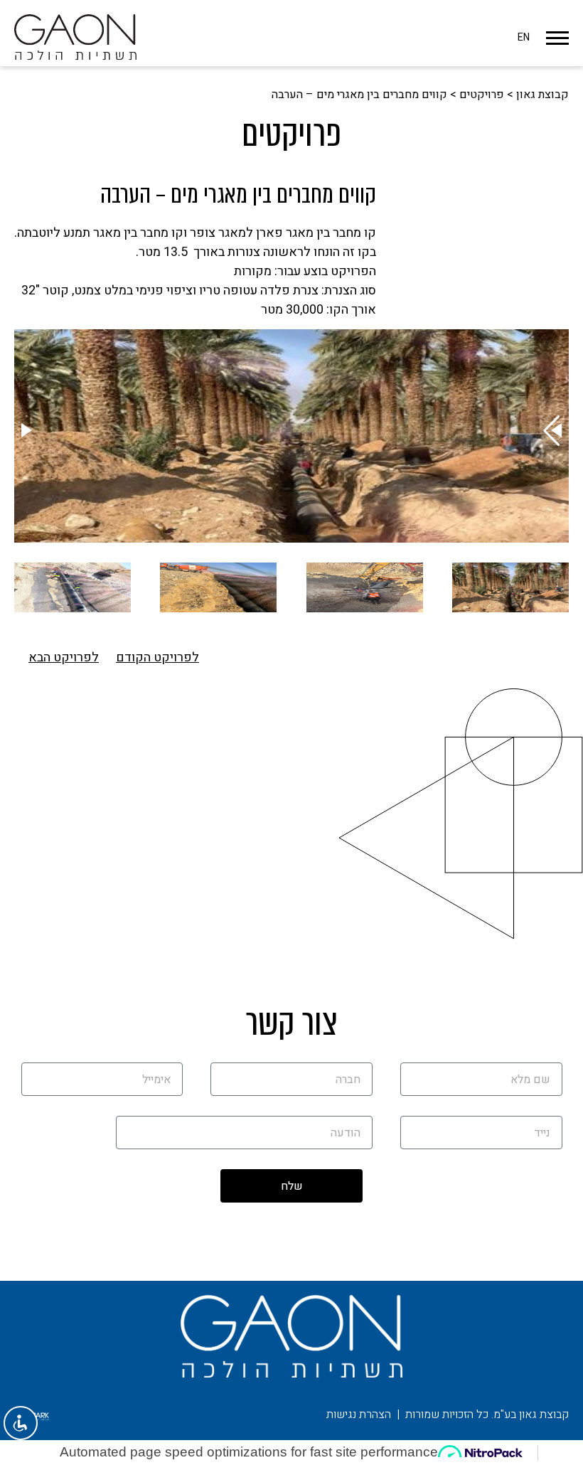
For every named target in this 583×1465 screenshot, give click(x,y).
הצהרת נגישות (358, 1414)
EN (524, 37)
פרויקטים (481, 94)
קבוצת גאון (542, 94)
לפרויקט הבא (63, 657)
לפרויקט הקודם (157, 657)
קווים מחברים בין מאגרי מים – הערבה (359, 94)
